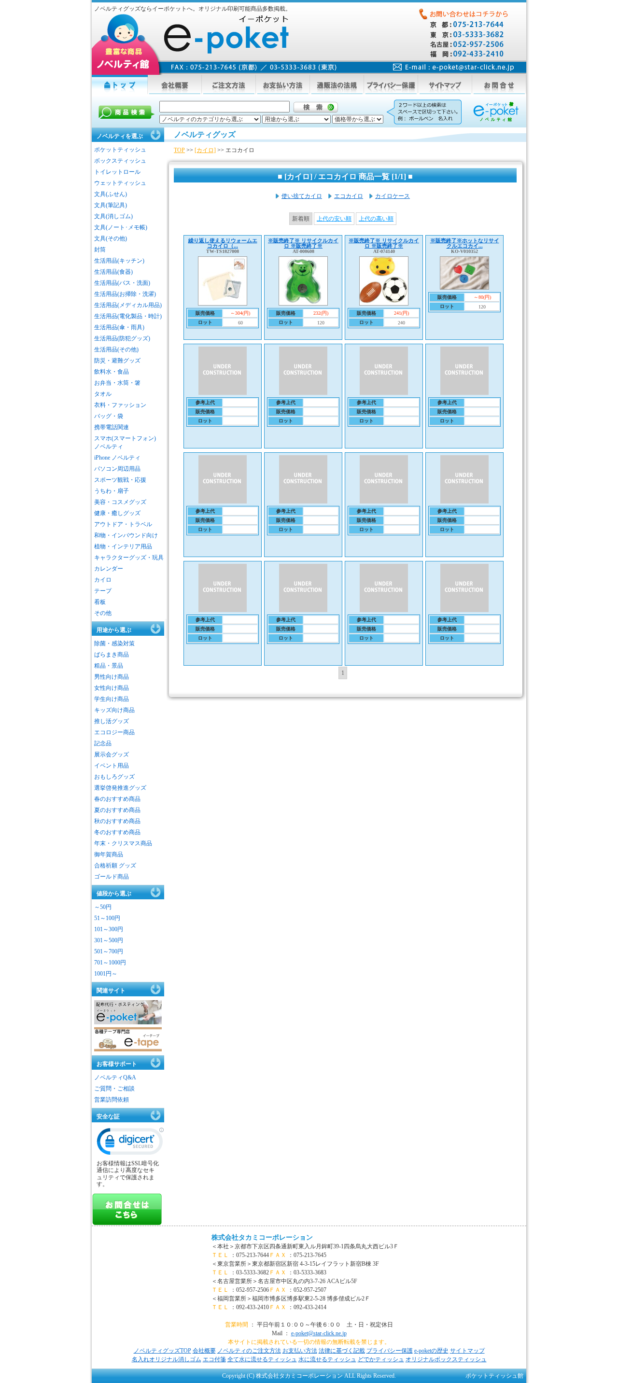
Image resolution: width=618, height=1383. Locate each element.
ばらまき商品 (111, 654)
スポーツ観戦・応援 (120, 479)
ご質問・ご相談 (114, 1088)
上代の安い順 (334, 218)
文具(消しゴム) (113, 216)
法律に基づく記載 (342, 1350)
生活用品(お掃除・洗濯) (125, 294)
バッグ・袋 (108, 416)
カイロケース (392, 196)
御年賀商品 (108, 854)
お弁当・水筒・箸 (117, 382)
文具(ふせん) (110, 194)
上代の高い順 (376, 218)
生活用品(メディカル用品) (128, 305)
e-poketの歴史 (431, 1350)
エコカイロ (348, 196)
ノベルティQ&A (115, 1077)
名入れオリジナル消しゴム (166, 1359)
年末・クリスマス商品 (123, 843)
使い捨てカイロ (301, 196)
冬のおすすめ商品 (117, 832)
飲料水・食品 (111, 371)
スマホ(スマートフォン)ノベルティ (125, 442)
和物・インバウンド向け (126, 535)
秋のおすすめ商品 (117, 821)
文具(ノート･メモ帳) (120, 227)
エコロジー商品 (114, 732)
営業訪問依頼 (111, 1099)
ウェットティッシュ (120, 183)
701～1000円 (110, 962)
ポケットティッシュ (120, 149)
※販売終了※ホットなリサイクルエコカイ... (464, 243)
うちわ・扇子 (111, 491)
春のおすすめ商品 (117, 799)
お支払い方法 (299, 1350)
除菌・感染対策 (114, 643)
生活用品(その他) (116, 349)
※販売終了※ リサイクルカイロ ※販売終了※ (303, 243)
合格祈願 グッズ (115, 865)
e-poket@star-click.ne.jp (319, 1333)
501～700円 (108, 951)
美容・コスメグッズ (120, 502)
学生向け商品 (111, 699)
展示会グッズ (111, 754)
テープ (103, 590)
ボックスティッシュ (120, 160)
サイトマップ (467, 1350)
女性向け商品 (111, 688)
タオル (103, 394)
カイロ (103, 579)
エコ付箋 (214, 1359)
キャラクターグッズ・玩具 (129, 557)
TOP (179, 150)
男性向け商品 (111, 676)
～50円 (103, 907)
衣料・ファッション (120, 405)
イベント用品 (111, 765)
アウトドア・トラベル (123, 524)
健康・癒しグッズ (117, 513)
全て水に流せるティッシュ (262, 1359)
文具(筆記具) (110, 205)
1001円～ (105, 973)
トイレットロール (117, 171)
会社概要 (204, 1350)
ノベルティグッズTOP (162, 1350)
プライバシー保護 (389, 1350)
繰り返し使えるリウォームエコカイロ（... (222, 243)
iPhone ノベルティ (117, 457)
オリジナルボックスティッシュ (446, 1359)
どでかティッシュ (381, 1359)
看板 (100, 602)
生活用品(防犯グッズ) (122, 338)
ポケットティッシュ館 (494, 1375)
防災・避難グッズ (117, 360)
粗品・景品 (108, 665)
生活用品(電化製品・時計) (128, 316)
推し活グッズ (111, 721)
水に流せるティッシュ (327, 1359)
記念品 (103, 743)
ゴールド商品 (111, 876)
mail (453, 67)
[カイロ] (205, 150)
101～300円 (108, 929)
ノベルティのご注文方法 (249, 1350)
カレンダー (108, 568)
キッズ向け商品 (114, 710)
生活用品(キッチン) (119, 260)
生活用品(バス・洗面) (122, 282)
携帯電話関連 (111, 427)
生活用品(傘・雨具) (119, 327)
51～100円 (107, 918)
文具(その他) (110, 238)
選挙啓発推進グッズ (120, 787)
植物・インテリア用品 (123, 546)
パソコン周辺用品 (117, 468)
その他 (103, 613)
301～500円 (108, 940)
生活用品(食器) (113, 271)
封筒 (100, 249)
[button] (130, 1143)
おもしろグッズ (114, 776)
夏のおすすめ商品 (117, 810)
